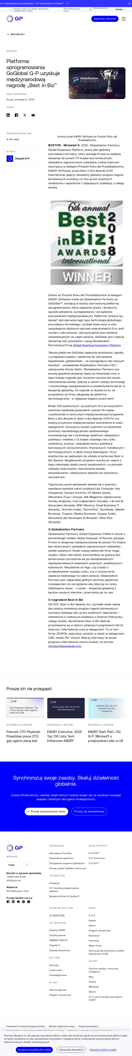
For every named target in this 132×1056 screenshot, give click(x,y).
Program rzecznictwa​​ (60, 995)
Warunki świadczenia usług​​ (62, 1026)
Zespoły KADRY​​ (57, 930)
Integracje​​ (54, 883)
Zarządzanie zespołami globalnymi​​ (67, 863)
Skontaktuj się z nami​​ (17, 891)
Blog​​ (91, 976)
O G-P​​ (92, 915)
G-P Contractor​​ (97, 858)
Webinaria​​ (94, 986)
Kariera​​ (92, 920)
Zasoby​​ (92, 981)
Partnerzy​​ (94, 940)
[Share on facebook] (16, 115)
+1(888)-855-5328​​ (16, 876)
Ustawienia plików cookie (102, 1049)
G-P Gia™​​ (94, 863)
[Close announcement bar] (129, 3)
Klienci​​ (92, 925)
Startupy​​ (54, 965)
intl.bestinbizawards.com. (65, 646)
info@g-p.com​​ (13, 880)
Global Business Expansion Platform (97, 345)
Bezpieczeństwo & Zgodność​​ (64, 896)
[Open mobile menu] (124, 19)
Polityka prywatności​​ (88, 1026)
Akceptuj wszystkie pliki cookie (34, 1049)
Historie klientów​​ (58, 990)
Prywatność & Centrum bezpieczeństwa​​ (25, 1026)
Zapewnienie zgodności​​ (61, 858)
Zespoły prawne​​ (57, 935)
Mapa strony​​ (95, 945)
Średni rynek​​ (55, 970)
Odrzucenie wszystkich (71, 1049)
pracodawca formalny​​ (60, 853)
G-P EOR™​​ (94, 853)
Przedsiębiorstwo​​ (58, 975)
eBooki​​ (92, 991)
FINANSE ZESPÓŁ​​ (58, 940)
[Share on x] (24, 115)
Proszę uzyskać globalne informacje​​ (67, 868)
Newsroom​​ (94, 935)
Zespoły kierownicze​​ (59, 950)
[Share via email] (33, 115)
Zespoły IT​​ (54, 945)
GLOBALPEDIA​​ (57, 915)
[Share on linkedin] (8, 115)
